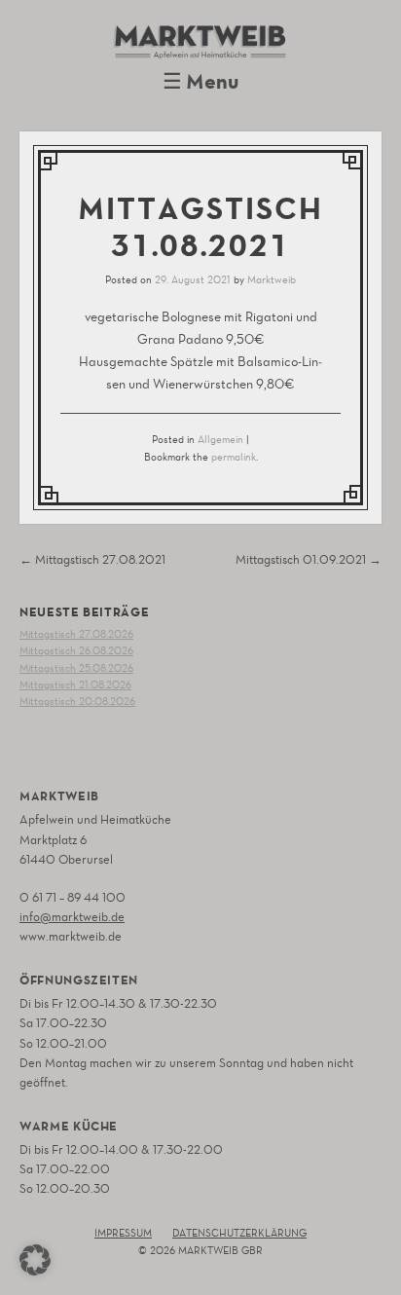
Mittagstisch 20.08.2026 (77, 701)
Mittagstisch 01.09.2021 (309, 559)
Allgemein (220, 439)
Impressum (123, 1233)
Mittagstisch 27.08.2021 (92, 559)
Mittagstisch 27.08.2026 (76, 634)
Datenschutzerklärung (239, 1233)
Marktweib (271, 280)
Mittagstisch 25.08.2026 (76, 668)
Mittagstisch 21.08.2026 (75, 685)
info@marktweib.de (72, 916)
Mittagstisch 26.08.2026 (76, 651)
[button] (35, 1260)
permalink (233, 457)
